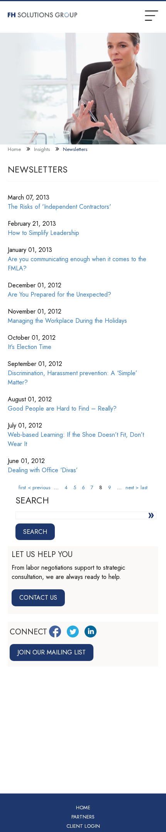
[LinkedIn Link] (91, 631)
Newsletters (75, 149)
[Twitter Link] (73, 631)
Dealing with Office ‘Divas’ (43, 470)
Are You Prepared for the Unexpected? (59, 294)
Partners (83, 816)
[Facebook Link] (55, 631)
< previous (39, 487)
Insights (42, 149)
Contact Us (38, 597)
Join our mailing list (51, 652)
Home (14, 149)
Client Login (83, 826)
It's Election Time (29, 346)
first (22, 487)
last (144, 487)
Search (35, 531)
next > (132, 487)
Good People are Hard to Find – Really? (62, 408)
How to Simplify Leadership (43, 232)
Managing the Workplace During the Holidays (67, 320)
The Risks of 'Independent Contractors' (59, 206)
